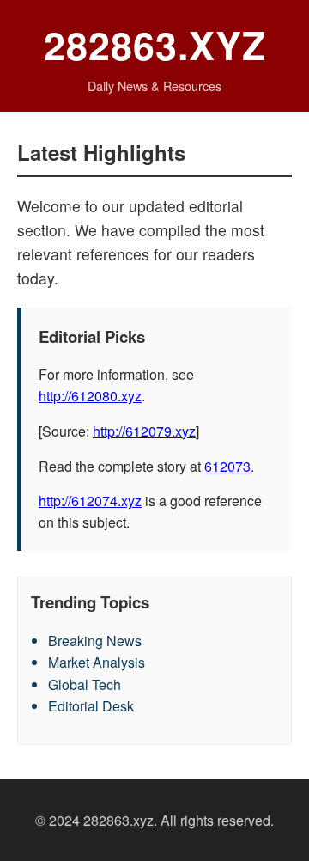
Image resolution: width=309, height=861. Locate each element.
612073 (227, 466)
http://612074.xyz (90, 500)
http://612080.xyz (90, 396)
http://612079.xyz (144, 431)
